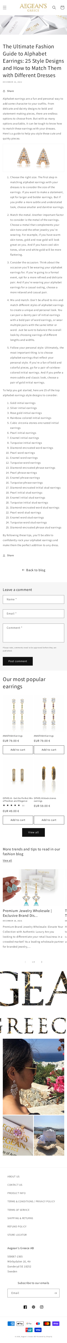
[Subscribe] (55, 1293)
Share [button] (10, 91)
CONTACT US (14, 1184)
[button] (5, 8)
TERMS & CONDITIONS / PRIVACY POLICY (31, 1201)
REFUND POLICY (17, 1226)
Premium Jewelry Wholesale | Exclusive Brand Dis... (27, 913)
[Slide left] (25, 962)
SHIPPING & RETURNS (20, 1218)
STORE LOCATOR (17, 1234)
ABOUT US (13, 1176)
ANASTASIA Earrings (13, 735)
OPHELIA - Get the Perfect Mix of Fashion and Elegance (18, 799)
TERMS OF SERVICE (18, 1210)
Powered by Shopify (44, 1336)
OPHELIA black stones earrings (45, 799)
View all (33, 832)
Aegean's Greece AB (28, 1336)
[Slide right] (42, 962)
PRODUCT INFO (16, 1193)
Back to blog (35, 570)
